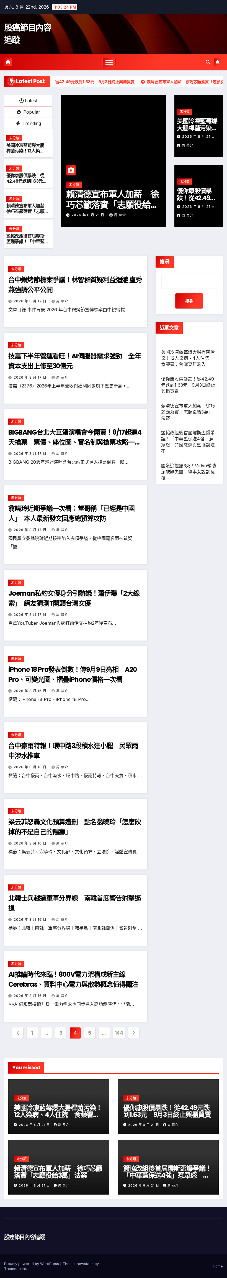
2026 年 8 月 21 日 (88, 215)
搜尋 (165, 261)
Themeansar (15, 1268)
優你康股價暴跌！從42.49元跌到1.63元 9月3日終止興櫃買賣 (26, 181)
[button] (208, 62)
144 (119, 1033)
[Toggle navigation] (109, 62)
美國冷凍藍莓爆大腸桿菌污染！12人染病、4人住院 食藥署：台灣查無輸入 (25, 154)
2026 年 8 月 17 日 (31, 301)
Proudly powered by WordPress (32, 1263)
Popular (31, 112)
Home (218, 1266)
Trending (31, 123)
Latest (31, 100)
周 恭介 (120, 215)
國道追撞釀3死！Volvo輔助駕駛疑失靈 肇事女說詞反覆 (188, 472)
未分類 (14, 138)
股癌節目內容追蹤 (24, 1237)
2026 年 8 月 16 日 (31, 691)
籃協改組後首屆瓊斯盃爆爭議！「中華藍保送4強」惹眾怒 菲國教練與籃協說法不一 (167, 1175)
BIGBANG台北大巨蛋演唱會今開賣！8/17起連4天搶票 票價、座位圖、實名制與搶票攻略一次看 (74, 442)
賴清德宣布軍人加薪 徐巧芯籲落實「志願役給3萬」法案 (27, 212)
